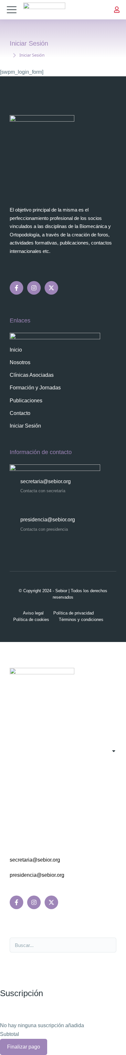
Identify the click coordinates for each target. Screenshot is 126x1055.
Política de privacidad (73, 613)
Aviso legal (33, 613)
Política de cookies (31, 619)
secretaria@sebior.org (45, 481)
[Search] (108, 945)
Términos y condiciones (81, 619)
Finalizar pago (23, 1047)
